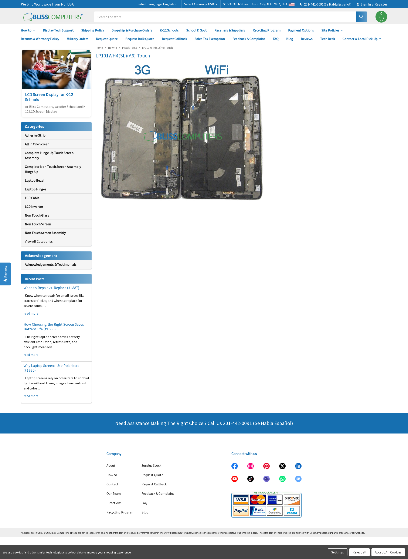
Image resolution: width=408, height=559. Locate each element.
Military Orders (77, 39)
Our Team (113, 493)
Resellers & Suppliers (229, 30)
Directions (114, 503)
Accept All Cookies (388, 552)
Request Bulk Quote (139, 39)
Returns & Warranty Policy (40, 39)
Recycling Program (266, 30)
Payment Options (301, 30)
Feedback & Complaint (248, 39)
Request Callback (174, 39)
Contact (112, 484)
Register (381, 4)
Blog (289, 39)
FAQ (276, 39)
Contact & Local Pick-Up (360, 39)
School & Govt (196, 30)
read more (31, 313)
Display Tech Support (58, 30)
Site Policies (330, 30)
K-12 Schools (169, 30)
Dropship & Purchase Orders (132, 30)
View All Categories (39, 241)
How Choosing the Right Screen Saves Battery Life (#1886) (54, 327)
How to (26, 30)
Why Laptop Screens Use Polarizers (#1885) (51, 368)
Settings (337, 552)
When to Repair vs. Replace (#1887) (51, 287)
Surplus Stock (151, 465)
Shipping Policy (92, 30)
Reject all (359, 552)
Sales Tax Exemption (210, 39)
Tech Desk (327, 39)
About (110, 465)
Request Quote (107, 39)
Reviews (307, 39)
